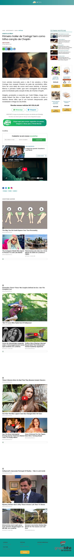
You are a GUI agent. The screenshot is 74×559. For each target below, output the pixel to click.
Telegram (33, 110)
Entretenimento (10, 30)
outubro (15, 191)
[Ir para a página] (37, 2)
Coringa (5, 191)
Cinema (16, 30)
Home (3, 30)
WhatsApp (19, 110)
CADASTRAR (39, 140)
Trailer (10, 191)
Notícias (20, 30)
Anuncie (25, 552)
